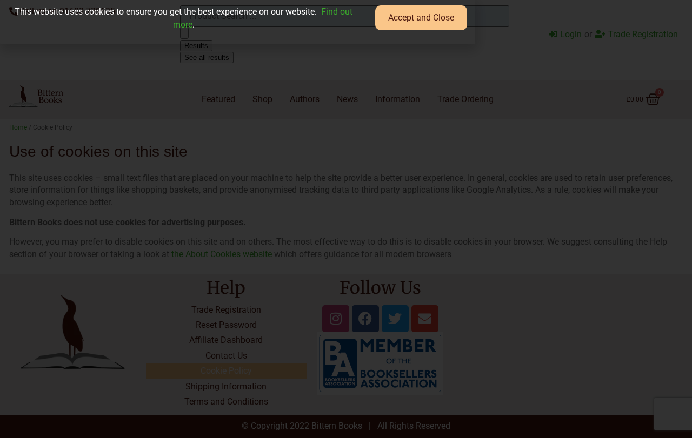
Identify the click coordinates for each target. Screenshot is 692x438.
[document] (346, 219)
